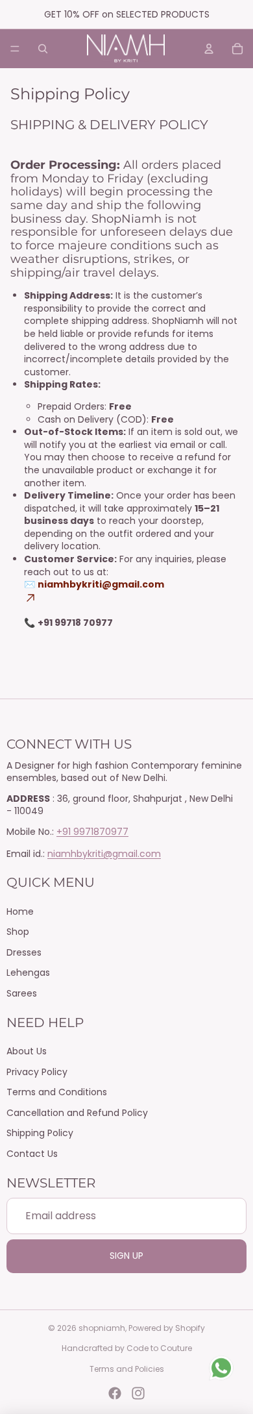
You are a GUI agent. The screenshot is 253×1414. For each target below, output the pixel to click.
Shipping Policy (39, 1132)
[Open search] (43, 48)
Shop (17, 931)
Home (20, 911)
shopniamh (101, 1327)
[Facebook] (115, 1393)
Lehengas (28, 972)
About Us (26, 1051)
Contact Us (32, 1153)
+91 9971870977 (92, 831)
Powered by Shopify (166, 1327)
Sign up (126, 1255)
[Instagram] (138, 1393)
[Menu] (15, 49)
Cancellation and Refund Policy (77, 1112)
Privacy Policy (36, 1071)
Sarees (21, 993)
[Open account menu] (209, 48)
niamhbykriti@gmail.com (104, 853)
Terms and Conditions (56, 1091)
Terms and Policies (127, 1368)
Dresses (24, 952)
